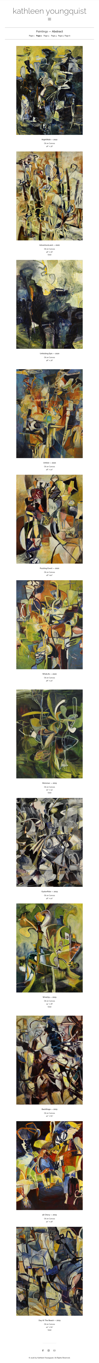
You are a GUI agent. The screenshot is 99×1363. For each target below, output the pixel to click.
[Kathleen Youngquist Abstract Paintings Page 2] (40, 36)
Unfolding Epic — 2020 (49, 353)
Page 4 (54, 36)
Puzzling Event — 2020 (49, 568)
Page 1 (31, 36)
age (60, 36)
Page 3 (46, 36)
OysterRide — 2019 (49, 891)
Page (38, 36)
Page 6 (67, 36)
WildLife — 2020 (49, 674)
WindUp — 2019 (49, 997)
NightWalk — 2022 (49, 140)
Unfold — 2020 (49, 463)
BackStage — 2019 (49, 1109)
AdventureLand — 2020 (49, 245)
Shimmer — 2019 (49, 783)
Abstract (57, 31)
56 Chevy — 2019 (49, 1215)
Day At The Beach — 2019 (49, 1320)
